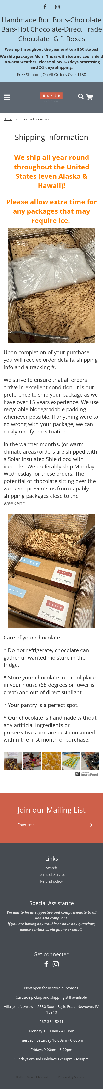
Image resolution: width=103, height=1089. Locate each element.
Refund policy (51, 881)
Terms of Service (51, 874)
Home (8, 119)
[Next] (92, 761)
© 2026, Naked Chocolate (33, 1077)
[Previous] (11, 761)
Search (51, 867)
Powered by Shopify (71, 1077)
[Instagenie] (86, 775)
